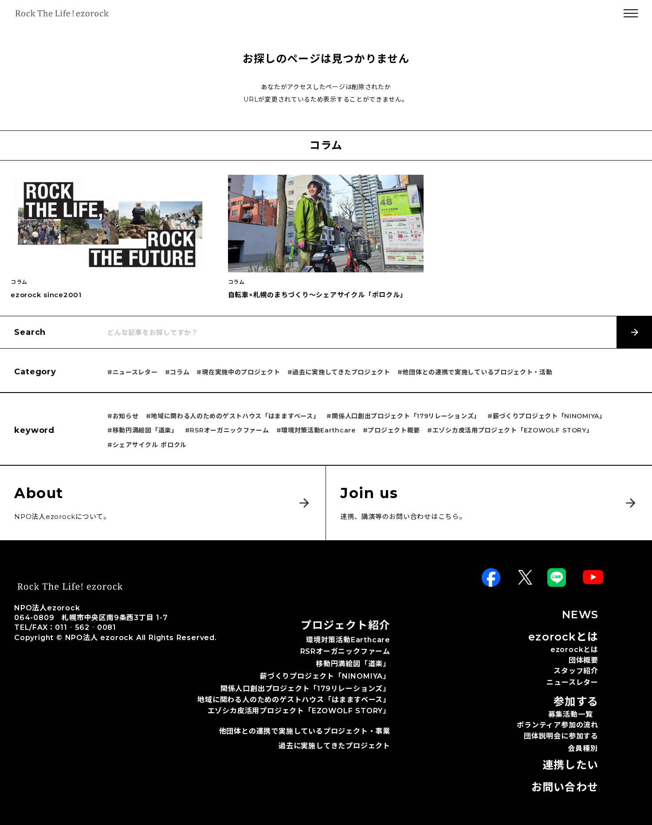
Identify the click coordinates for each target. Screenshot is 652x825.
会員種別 (582, 748)
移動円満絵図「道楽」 (353, 664)
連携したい (570, 764)
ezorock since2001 (46, 295)
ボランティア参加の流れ (557, 725)
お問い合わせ (564, 787)
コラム (19, 282)
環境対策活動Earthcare (348, 640)
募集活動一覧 (570, 714)
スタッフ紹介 (576, 671)
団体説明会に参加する (561, 736)
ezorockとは (574, 650)
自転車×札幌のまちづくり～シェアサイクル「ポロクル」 (317, 295)
